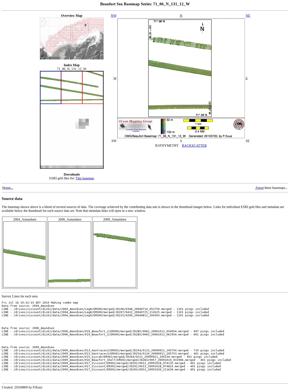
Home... (7, 188)
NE (248, 15)
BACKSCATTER (194, 145)
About (259, 188)
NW (114, 15)
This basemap (85, 178)
